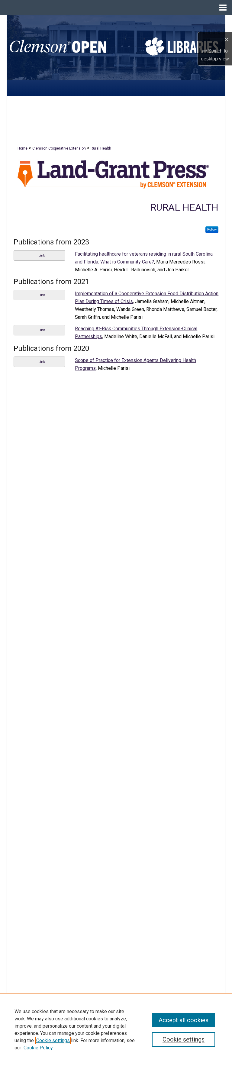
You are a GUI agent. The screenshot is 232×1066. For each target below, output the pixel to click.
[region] (116, 1029)
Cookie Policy (38, 1048)
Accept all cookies (183, 1020)
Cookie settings (53, 1040)
